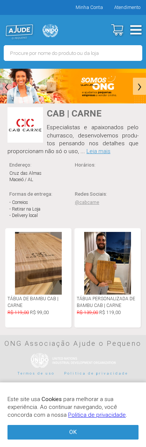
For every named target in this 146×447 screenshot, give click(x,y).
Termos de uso (36, 373)
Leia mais (98, 151)
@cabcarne (87, 202)
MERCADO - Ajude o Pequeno (19, 31)
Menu (135, 29)
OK (73, 432)
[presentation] (6, 86)
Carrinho (117, 29)
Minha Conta (89, 7)
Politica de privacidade (96, 373)
